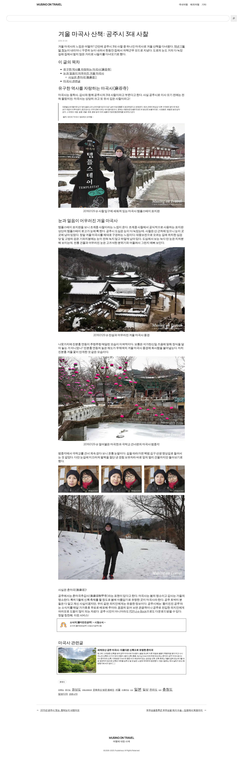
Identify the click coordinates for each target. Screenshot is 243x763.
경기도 (68, 690)
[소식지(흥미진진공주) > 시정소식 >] (121, 625)
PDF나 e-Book (138, 611)
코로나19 (73, 693)
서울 (117, 689)
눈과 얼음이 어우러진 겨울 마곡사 (83, 73)
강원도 (61, 690)
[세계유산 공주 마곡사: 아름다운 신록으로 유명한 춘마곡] (121, 660)
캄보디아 (63, 694)
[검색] (234, 18)
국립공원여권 (87, 690)
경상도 (76, 689)
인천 (131, 690)
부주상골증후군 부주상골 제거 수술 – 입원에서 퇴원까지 (174, 710)
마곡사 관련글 (71, 81)
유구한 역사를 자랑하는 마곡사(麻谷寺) (87, 69)
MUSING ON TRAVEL (49, 4)
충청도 (62, 682)
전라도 (153, 689)
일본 (137, 689)
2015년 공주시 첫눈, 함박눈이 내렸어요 (59, 710)
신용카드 (125, 690)
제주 (160, 690)
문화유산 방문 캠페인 (103, 689)
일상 (145, 689)
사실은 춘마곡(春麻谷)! (82, 77)
